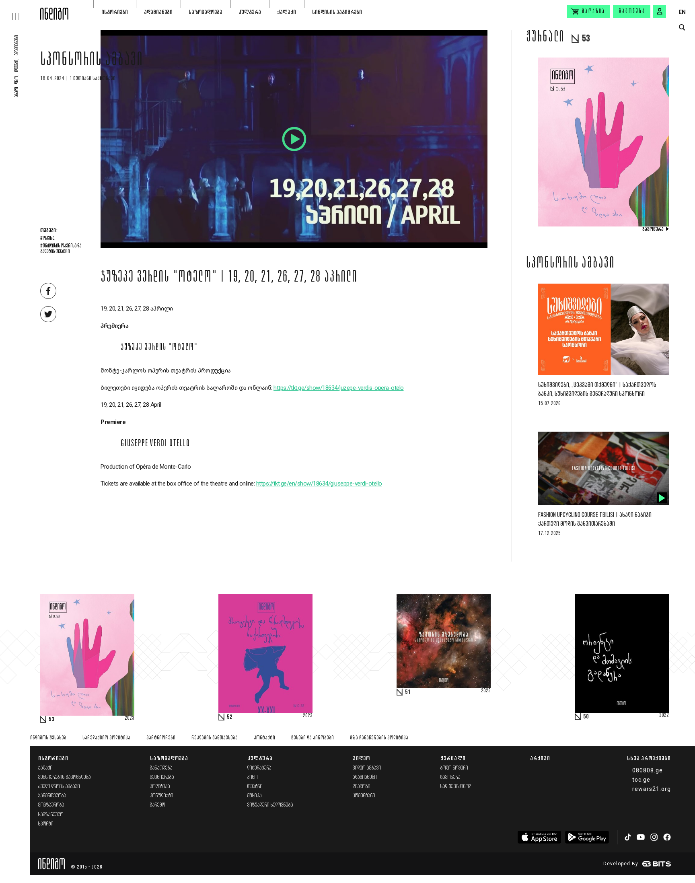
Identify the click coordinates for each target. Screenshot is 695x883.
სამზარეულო (51, 815)
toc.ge (641, 779)
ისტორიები (114, 12)
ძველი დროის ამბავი (59, 787)
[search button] (682, 27)
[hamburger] (20, 10)
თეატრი (255, 787)
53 (51, 719)
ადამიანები (158, 12)
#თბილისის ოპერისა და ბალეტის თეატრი (60, 249)
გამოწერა (632, 11)
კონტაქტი (264, 738)
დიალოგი (361, 787)
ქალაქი (286, 12)
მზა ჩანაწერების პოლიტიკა (379, 738)
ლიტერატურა (259, 768)
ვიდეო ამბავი (367, 768)
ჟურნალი (453, 758)
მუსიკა (254, 796)
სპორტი (45, 824)
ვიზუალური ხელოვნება (270, 805)
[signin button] (659, 11)
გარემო (157, 805)
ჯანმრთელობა (52, 796)
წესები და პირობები (312, 738)
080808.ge (647, 770)
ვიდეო (361, 758)
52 (229, 717)
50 (586, 717)
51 (408, 692)
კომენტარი (364, 796)
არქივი (540, 758)
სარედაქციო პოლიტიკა (106, 738)
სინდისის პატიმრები (337, 12)
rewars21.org (651, 789)
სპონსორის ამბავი (91, 61)
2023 (129, 718)
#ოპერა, (48, 238)
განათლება (161, 768)
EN (682, 12)
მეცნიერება (162, 777)
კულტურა (250, 12)
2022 (664, 715)
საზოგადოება (205, 12)
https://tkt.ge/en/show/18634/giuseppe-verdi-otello (319, 483)
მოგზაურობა (51, 805)
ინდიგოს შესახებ (48, 738)
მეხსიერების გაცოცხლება (64, 777)
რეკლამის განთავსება (214, 738)
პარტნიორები (160, 738)
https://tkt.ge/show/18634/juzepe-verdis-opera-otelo (338, 387)
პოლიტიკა (160, 787)
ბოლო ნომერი (454, 768)
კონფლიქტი (161, 796)
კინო (252, 777)
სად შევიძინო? (455, 787)
